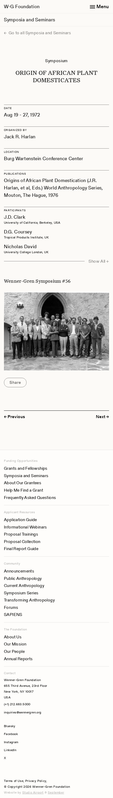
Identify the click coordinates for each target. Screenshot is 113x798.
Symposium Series (21, 593)
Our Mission (15, 644)
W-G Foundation (22, 6)
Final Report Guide (21, 549)
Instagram (11, 742)
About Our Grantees (22, 483)
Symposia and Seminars (29, 19)
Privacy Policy (35, 781)
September (56, 792)
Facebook (11, 734)
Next (100, 417)
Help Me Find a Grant (23, 490)
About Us (13, 637)
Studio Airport (33, 792)
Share (15, 382)
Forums (11, 607)
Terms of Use (13, 781)
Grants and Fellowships (26, 468)
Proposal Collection (22, 541)
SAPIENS (13, 614)
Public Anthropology (23, 578)
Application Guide (20, 520)
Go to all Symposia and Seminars (39, 33)
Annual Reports (18, 659)
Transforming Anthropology (29, 600)
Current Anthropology (24, 585)
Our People (14, 651)
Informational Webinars (25, 527)
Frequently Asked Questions (30, 498)
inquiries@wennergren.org (23, 712)
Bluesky (25, 726)
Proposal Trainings (21, 534)
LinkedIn (10, 750)
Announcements (19, 571)
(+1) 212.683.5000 (17, 704)
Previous (16, 417)
